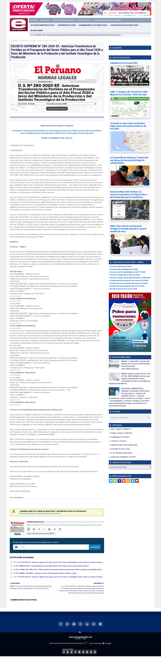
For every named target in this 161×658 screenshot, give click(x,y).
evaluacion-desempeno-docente (123, 457)
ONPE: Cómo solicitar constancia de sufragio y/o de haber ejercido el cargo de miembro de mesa (128, 229)
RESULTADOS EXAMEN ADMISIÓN (63, 20)
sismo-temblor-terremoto (121, 429)
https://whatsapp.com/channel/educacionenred (40, 513)
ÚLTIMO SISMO (37, 31)
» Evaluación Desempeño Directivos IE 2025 (128, 283)
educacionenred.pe (16, 497)
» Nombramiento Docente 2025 (123, 289)
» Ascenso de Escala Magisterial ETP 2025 (127, 272)
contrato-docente (118, 441)
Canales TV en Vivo (84, 20)
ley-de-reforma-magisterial (121, 453)
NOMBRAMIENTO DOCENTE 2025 (93, 25)
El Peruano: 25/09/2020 (19, 491)
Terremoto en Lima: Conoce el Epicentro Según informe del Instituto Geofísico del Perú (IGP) (128, 126)
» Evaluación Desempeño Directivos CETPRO (128, 280)
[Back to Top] (80, 632)
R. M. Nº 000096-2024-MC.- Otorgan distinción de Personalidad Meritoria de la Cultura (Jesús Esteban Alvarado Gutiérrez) (51, 566)
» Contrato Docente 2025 (120, 266)
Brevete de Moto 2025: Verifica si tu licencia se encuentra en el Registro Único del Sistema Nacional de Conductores (128, 194)
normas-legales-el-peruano (47, 41)
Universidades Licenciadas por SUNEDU (107, 20)
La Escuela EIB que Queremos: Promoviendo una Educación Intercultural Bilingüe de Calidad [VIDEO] (129, 160)
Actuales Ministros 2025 (42, 25)
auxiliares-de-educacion (120, 449)
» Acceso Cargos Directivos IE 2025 (124, 275)
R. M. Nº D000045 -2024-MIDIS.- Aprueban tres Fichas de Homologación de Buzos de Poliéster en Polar (45, 573)
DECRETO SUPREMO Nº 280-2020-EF (56, 138)
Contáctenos (45, 20)
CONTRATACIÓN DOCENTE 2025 (124, 25)
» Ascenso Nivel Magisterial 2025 (123, 269)
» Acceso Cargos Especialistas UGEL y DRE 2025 (129, 277)
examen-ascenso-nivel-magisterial (124, 445)
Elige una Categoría (119, 417)
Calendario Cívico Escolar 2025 (124, 63)
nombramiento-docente (120, 437)
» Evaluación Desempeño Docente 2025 (126, 286)
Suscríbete (34, 20)
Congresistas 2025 (66, 25)
